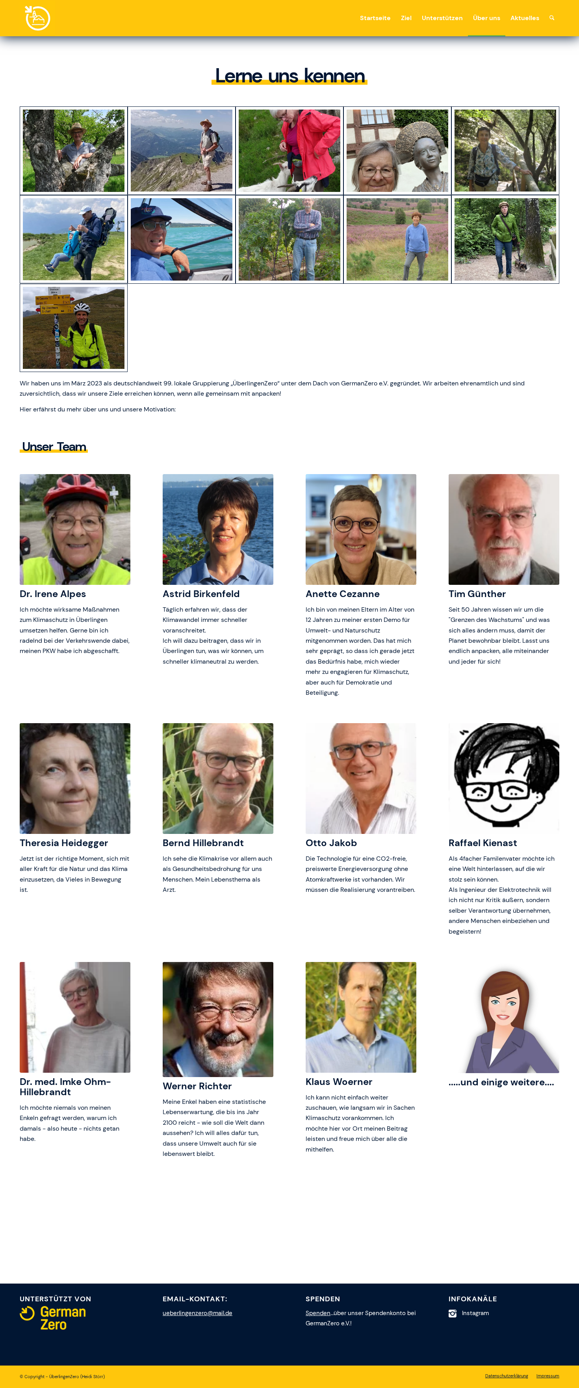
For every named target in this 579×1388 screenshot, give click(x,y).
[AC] (505, 239)
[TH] (505, 150)
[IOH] (289, 150)
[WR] (289, 239)
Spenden (318, 1313)
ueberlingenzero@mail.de (197, 1313)
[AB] (397, 239)
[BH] (74, 150)
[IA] (397, 150)
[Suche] (552, 18)
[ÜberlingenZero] (37, 18)
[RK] (74, 239)
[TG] (182, 150)
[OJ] (182, 239)
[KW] (74, 328)
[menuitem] (375, 18)
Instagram (475, 1313)
